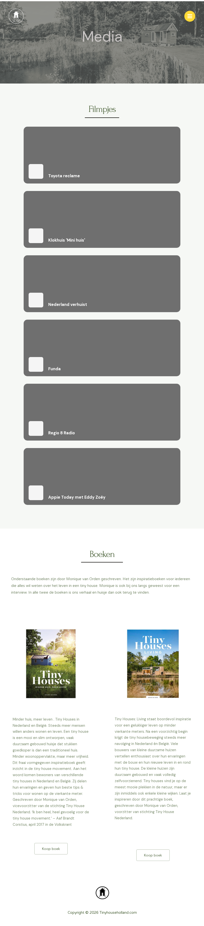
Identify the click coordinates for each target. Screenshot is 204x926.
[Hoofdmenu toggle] (189, 16)
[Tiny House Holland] (16, 16)
